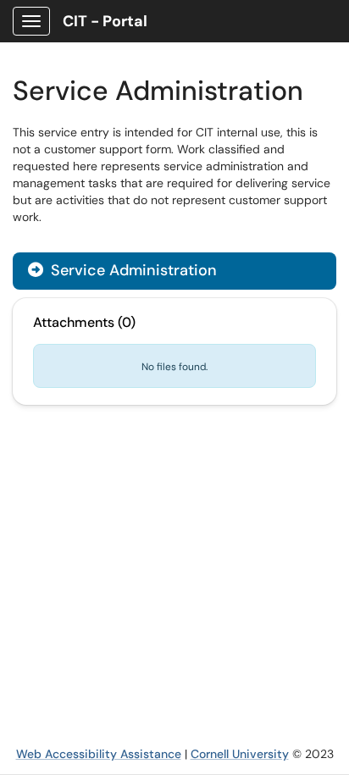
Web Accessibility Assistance (98, 753)
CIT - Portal (105, 21)
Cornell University (240, 753)
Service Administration (122, 270)
